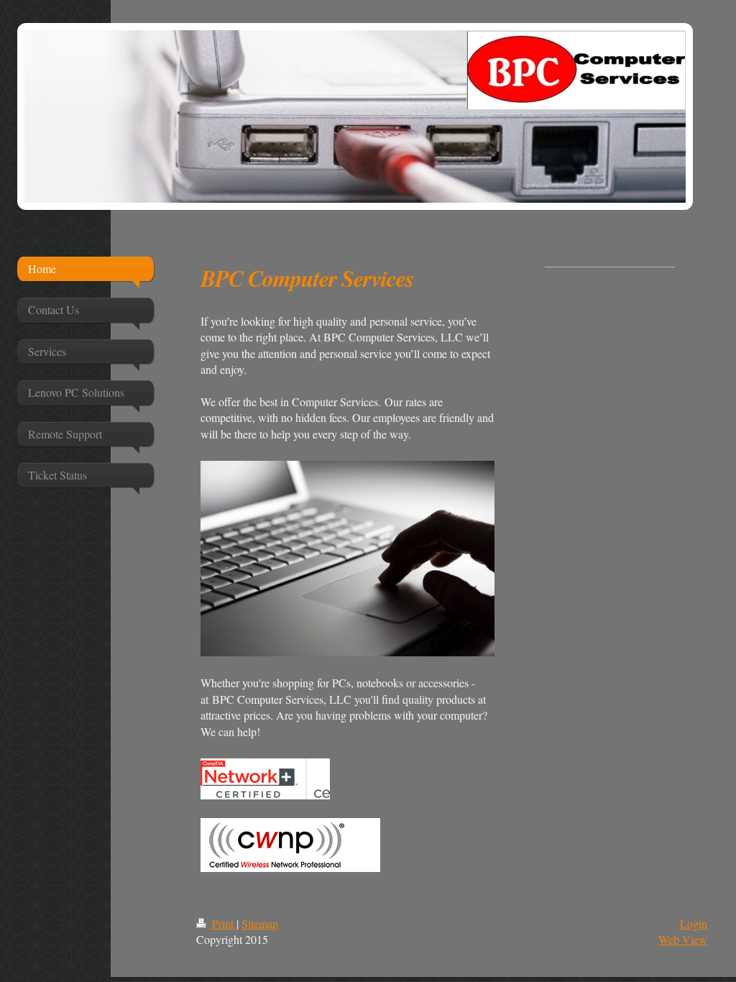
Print (222, 923)
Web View (682, 939)
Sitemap (260, 923)
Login (693, 923)
